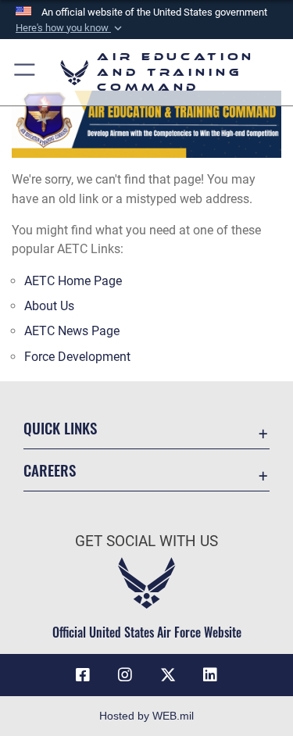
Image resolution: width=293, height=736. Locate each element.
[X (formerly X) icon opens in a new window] (168, 675)
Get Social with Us (146, 541)
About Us (49, 305)
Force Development (77, 356)
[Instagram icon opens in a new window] (125, 675)
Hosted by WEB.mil (146, 715)
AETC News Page (72, 330)
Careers (49, 470)
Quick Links (60, 427)
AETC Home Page (73, 280)
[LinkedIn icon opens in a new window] (210, 675)
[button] (70, 28)
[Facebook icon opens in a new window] (83, 675)
